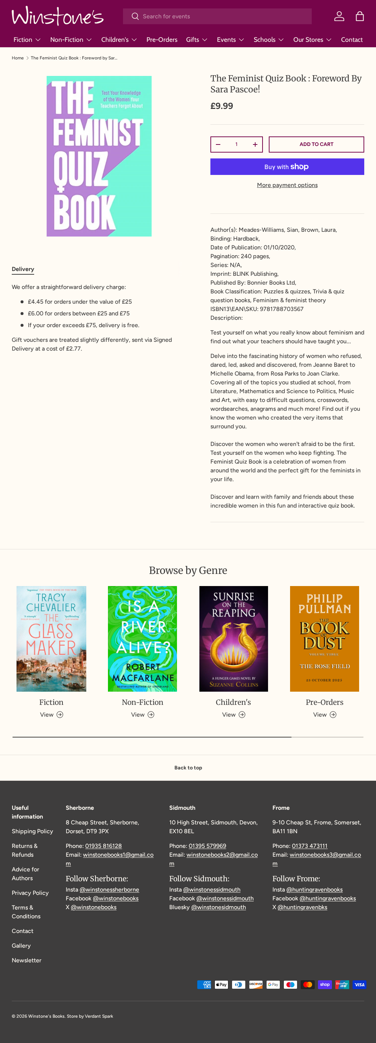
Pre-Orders (162, 39)
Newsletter (26, 960)
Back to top (188, 768)
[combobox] (217, 16)
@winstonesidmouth (218, 907)
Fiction (51, 702)
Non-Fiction (142, 702)
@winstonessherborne (109, 889)
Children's (233, 702)
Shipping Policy (32, 831)
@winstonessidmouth (212, 889)
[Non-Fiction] (142, 639)
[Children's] (233, 639)
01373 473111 (310, 845)
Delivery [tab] (23, 269)
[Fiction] (51, 639)
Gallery (21, 945)
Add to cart (316, 144)
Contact (352, 39)
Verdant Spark (99, 1016)
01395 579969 (207, 845)
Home (18, 58)
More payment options (287, 185)
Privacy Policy (30, 892)
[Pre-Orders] (324, 639)
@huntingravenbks (302, 907)
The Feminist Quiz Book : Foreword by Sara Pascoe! (75, 58)
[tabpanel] (99, 318)
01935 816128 (103, 845)
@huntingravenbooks (314, 889)
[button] (360, 16)
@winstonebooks (115, 898)
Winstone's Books (46, 1016)
